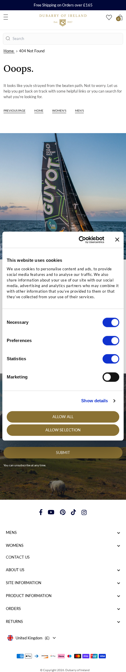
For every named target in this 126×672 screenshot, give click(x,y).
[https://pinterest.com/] (63, 512)
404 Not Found (32, 50)
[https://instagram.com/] (84, 512)
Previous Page (14, 110)
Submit (63, 452)
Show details (94, 400)
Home (9, 50)
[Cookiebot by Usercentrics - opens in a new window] (79, 240)
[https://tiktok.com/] (73, 512)
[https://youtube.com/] (51, 512)
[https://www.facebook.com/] (41, 512)
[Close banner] (117, 240)
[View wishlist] (109, 17)
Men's (79, 110)
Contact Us (18, 557)
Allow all (63, 416)
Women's (59, 110)
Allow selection (63, 430)
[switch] (111, 340)
